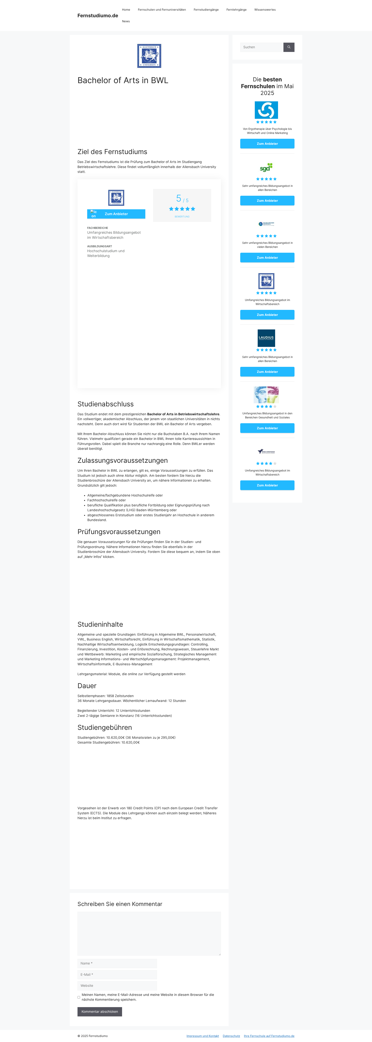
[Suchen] (288, 47)
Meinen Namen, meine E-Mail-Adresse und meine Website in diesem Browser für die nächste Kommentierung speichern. (148, 997)
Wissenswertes (265, 9)
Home (126, 9)
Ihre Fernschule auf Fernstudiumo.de (269, 1036)
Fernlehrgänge (236, 9)
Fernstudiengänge (206, 9)
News (126, 21)
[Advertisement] (149, 119)
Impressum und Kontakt (203, 1036)
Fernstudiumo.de (98, 15)
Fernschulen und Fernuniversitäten (162, 9)
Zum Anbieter (116, 214)
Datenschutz (231, 1036)
